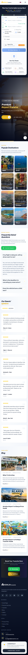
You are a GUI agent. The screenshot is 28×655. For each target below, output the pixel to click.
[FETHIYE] (7, 216)
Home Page (5, 603)
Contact (4, 614)
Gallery (4, 612)
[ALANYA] (20, 216)
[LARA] (7, 199)
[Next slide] (25, 137)
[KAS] (20, 181)
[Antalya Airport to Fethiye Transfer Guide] (14, 528)
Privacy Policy (5, 621)
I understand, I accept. (14, 650)
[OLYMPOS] (20, 199)
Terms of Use (5, 624)
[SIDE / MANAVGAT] (7, 181)
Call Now (15, 574)
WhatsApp (15, 569)
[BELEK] (7, 164)
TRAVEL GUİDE (18, 117)
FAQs (3, 626)
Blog (3, 610)
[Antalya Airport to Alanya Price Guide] (14, 495)
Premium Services (6, 605)
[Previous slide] (25, 134)
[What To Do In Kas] (14, 464)
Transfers (4, 607)
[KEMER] (20, 164)
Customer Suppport (9, 247)
